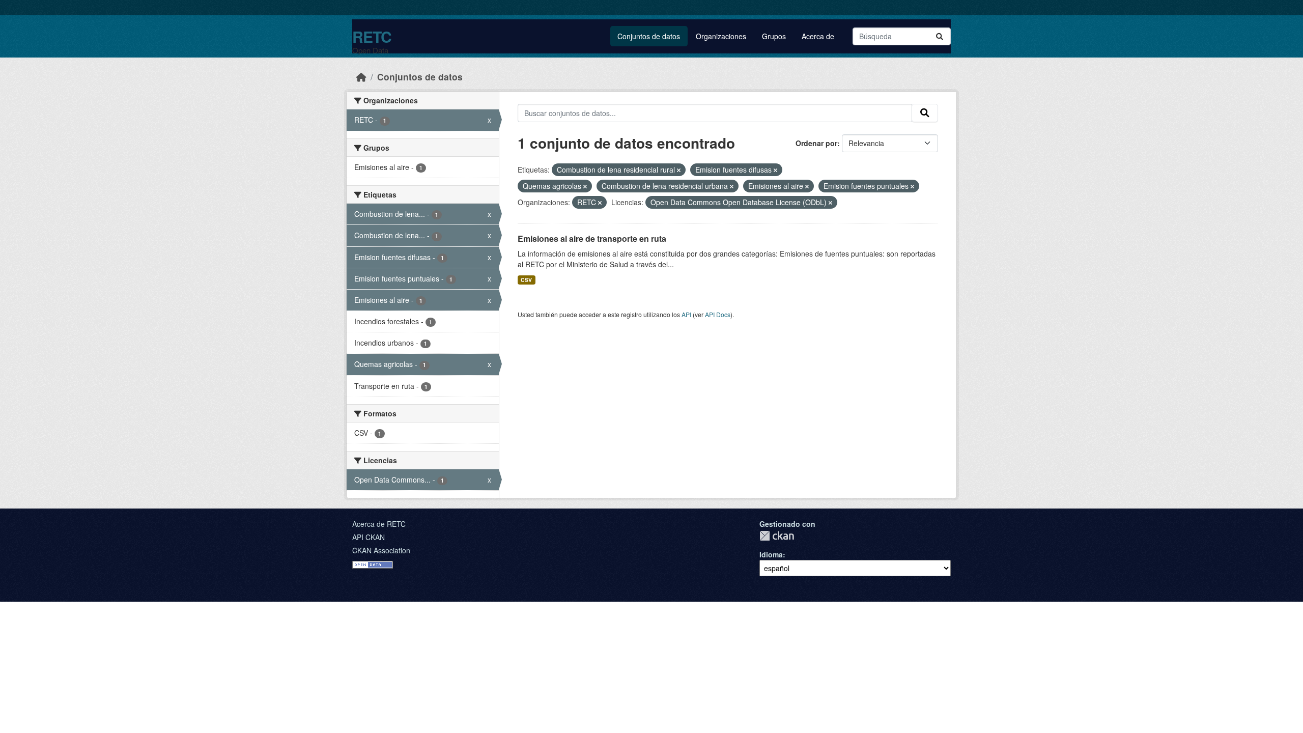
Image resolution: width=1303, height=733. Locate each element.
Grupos (774, 36)
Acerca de (818, 36)
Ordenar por (816, 143)
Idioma (771, 554)
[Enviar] (939, 36)
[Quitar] (679, 170)
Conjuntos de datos (648, 36)
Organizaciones (721, 36)
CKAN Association (381, 550)
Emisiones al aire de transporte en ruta (592, 238)
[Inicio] (361, 76)
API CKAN (368, 537)
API (686, 314)
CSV (526, 280)
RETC (371, 36)
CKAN (776, 535)
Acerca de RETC (379, 524)
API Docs (717, 314)
